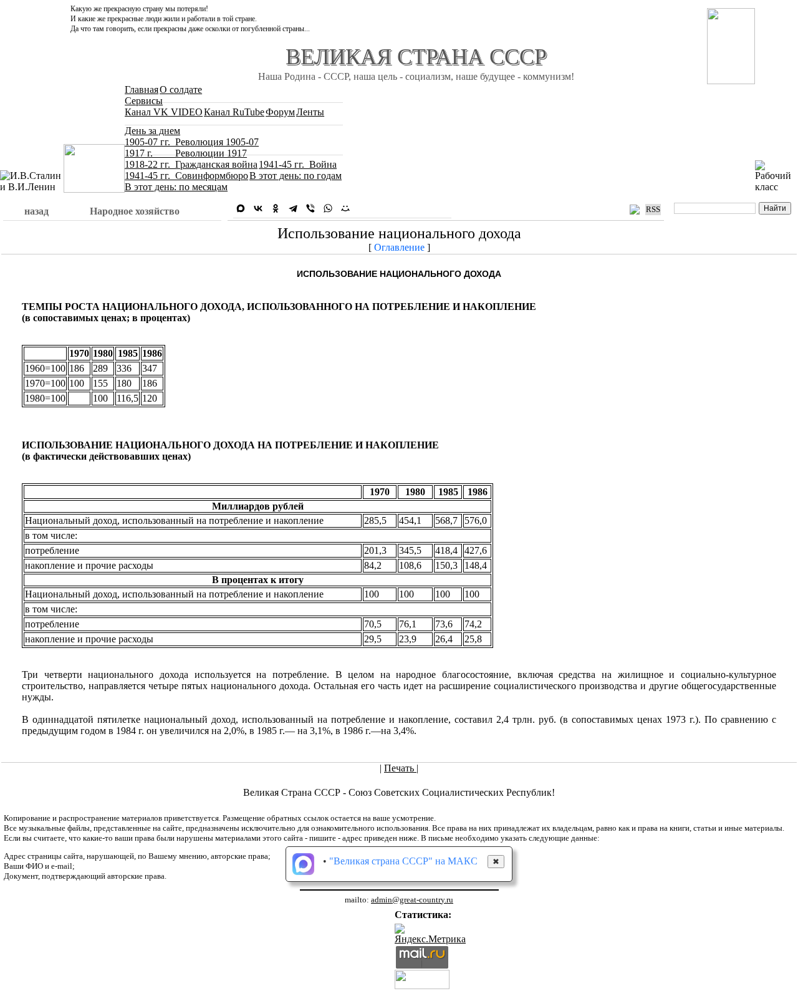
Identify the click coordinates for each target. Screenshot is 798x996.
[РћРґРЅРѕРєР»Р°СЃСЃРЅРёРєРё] (275, 208)
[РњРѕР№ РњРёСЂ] (345, 208)
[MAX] (240, 208)
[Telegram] (293, 208)
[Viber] (310, 208)
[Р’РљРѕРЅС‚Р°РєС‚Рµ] (258, 208)
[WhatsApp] (327, 208)
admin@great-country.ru (412, 899)
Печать (400, 768)
